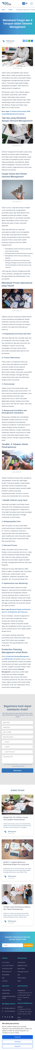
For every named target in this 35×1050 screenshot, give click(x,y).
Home (3, 9)
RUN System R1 (6, 971)
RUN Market (5, 975)
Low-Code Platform (8, 965)
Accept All (17, 1037)
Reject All (17, 1046)
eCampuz (5, 981)
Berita (19, 981)
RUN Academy (22, 978)
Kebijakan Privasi (20, 766)
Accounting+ (6, 962)
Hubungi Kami (6, 990)
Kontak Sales (6, 993)
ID (23, 3)
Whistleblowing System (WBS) (9, 997)
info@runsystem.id (9, 1008)
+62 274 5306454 (9, 1011)
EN (26, 3)
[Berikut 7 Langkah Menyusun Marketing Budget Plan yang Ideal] (17, 859)
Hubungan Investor (23, 971)
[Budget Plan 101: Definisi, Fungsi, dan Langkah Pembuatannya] (17, 814)
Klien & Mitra (21, 968)
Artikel (10, 9)
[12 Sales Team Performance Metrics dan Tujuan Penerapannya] (17, 903)
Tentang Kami (21, 962)
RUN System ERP (7, 968)
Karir (19, 975)
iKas (3, 978)
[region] (17, 1035)
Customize (17, 1041)
